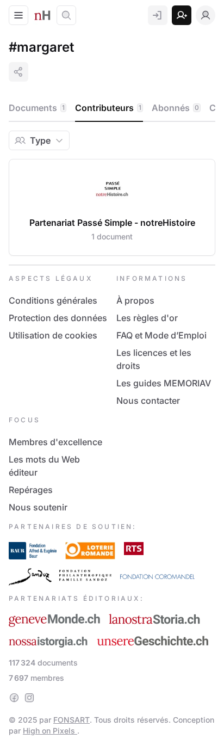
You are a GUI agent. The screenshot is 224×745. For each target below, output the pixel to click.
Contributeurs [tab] (108, 107)
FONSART (71, 719)
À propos (135, 300)
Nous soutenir (38, 507)
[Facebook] (14, 697)
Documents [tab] (37, 107)
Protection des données (58, 317)
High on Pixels (50, 730)
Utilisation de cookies (53, 335)
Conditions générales (53, 300)
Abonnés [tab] (175, 107)
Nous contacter (148, 400)
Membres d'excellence (55, 441)
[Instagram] (29, 697)
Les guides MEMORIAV (163, 383)
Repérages (31, 489)
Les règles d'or (147, 317)
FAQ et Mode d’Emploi (161, 335)
